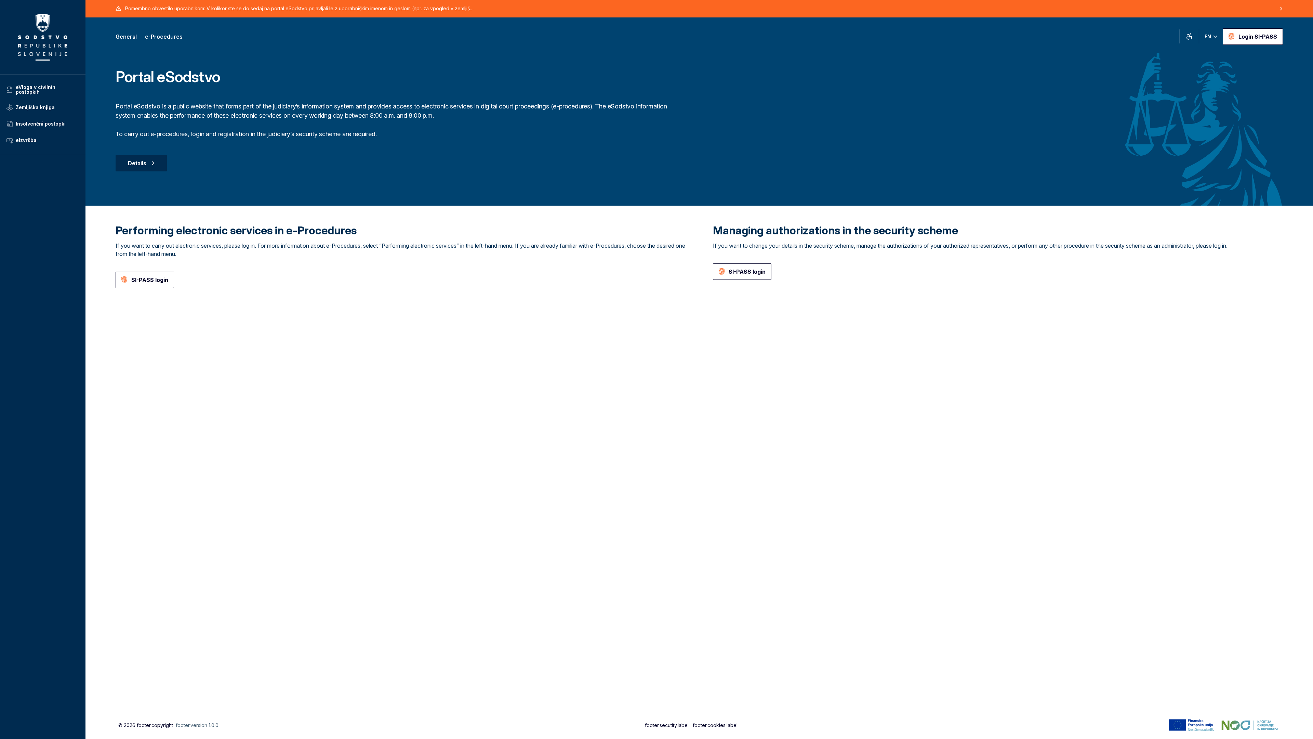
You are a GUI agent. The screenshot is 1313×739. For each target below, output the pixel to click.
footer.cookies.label (715, 725)
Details (137, 163)
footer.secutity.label (667, 725)
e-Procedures (164, 36)
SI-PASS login (149, 279)
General (126, 36)
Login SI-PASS (1257, 36)
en (1208, 36)
